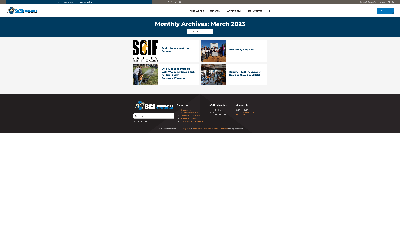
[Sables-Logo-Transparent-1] (145, 41)
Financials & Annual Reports (192, 121)
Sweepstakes (186, 110)
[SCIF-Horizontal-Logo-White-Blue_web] (153, 100)
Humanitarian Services (190, 118)
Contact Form (241, 114)
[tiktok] (176, 2)
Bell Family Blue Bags (242, 49)
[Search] (393, 2)
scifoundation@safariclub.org (248, 112)
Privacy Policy (186, 129)
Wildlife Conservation (189, 113)
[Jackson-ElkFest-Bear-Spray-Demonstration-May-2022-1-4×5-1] (145, 64)
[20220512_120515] (213, 41)
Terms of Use (197, 129)
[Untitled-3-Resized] (213, 64)
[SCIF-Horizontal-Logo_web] (22, 6)
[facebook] (168, 2)
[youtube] (180, 2)
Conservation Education (190, 116)
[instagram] (172, 2)
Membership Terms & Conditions (216, 129)
